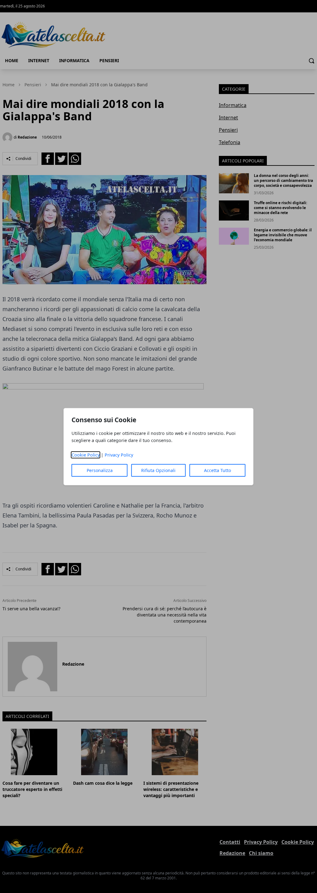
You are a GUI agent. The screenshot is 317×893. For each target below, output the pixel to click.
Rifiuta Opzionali (158, 470)
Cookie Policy (86, 455)
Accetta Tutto (217, 470)
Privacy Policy (119, 455)
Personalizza (100, 470)
